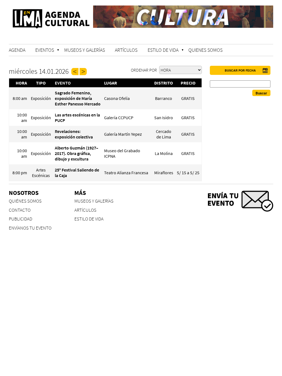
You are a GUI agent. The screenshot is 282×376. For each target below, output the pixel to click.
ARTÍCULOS (126, 50)
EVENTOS (44, 50)
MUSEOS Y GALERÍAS (84, 50)
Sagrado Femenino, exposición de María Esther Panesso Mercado (78, 98)
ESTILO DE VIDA (163, 50)
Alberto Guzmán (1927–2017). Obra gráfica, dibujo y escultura (76, 153)
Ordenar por (144, 70)
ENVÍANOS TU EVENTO (30, 228)
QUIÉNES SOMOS (25, 201)
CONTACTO (20, 210)
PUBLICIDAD (20, 219)
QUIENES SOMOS (205, 50)
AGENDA (17, 50)
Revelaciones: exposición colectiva (74, 134)
